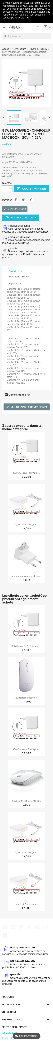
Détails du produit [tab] (19, 276)
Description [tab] (15, 271)
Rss (21, 927)
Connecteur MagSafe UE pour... (27, 576)
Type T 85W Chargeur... (26, 524)
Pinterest (31, 200)
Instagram (45, 927)
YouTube (29, 927)
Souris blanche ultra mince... (26, 800)
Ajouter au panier (31, 188)
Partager (16, 200)
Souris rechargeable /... (26, 697)
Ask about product (20, 218)
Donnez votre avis (17, 208)
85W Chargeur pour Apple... (26, 472)
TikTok (5, 935)
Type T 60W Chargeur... (26, 904)
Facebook (5, 927)
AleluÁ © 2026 (9, 1032)
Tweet (23, 200)
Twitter (13, 927)
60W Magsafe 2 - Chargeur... (26, 646)
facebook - (8, 1038)
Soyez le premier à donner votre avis (28, 406)
